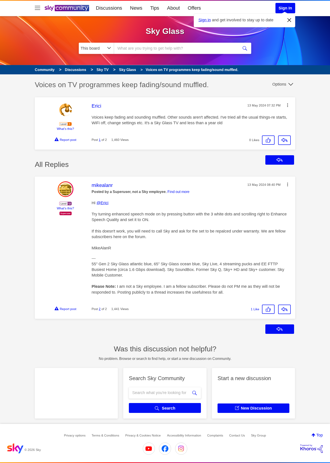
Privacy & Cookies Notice (143, 435)
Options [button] (279, 84)
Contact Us (237, 435)
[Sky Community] (67, 8)
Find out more (178, 192)
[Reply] (284, 140)
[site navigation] (37, 8)
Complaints (215, 435)
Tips (154, 8)
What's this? (65, 129)
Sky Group (258, 435)
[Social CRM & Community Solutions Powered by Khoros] (311, 448)
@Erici (102, 203)
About (173, 8)
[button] (287, 105)
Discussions (109, 8)
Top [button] (319, 435)
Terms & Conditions (105, 435)
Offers (194, 8)
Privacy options (75, 435)
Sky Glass (165, 31)
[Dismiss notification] (289, 20)
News (136, 8)
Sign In (285, 8)
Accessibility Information (184, 435)
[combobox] (176, 48)
